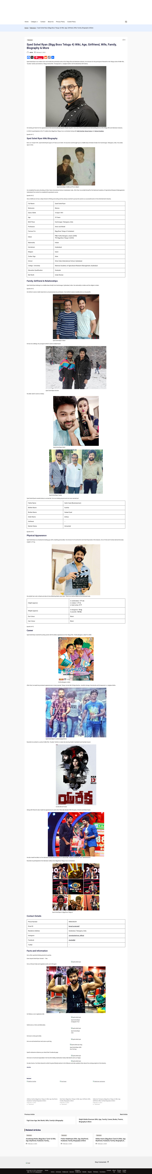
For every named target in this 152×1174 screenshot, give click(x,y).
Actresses (58, 1172)
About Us (50, 22)
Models (84, 1172)
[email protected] (74, 926)
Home (26, 22)
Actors (52, 1172)
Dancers (71, 1172)
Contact (42, 22)
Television (29, 40)
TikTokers (95, 1172)
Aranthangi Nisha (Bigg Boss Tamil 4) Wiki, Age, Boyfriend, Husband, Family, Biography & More (41, 1140)
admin (31, 52)
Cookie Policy (71, 22)
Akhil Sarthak (80, 131)
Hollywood (78, 1172)
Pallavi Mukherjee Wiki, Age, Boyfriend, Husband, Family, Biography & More (74, 1140)
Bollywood (65, 1172)
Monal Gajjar (88, 131)
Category (34, 22)
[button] (37, 21)
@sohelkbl (72, 940)
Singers (90, 1172)
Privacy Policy (60, 22)
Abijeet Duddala (99, 131)
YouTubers (102, 1172)
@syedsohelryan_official (76, 935)
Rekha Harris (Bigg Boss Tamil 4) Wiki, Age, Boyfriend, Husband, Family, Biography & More (111, 1140)
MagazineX (38, 1172)
